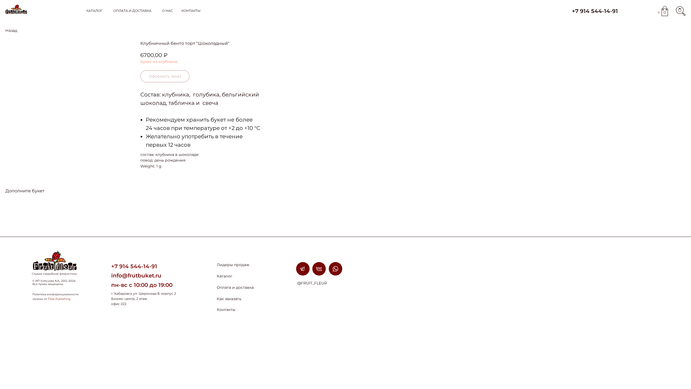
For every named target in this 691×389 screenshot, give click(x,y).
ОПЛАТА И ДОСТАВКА (132, 11)
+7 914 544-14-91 (595, 11)
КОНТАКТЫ (191, 11)
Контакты (226, 309)
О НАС (167, 11)
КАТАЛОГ (94, 11)
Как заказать (229, 298)
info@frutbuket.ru (136, 275)
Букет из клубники (159, 61)
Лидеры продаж (233, 264)
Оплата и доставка (235, 287)
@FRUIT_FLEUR (312, 283)
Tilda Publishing (59, 299)
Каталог (224, 276)
